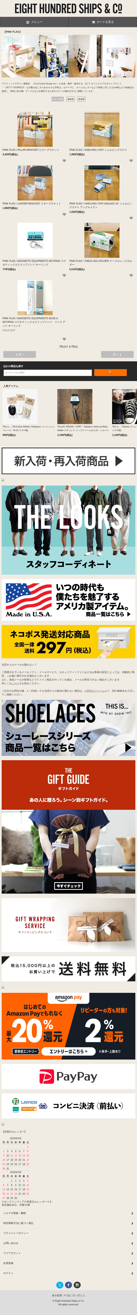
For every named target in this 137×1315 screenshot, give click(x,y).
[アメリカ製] (68, 619)
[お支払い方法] (68, 1088)
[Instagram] (3, 987)
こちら (15, 683)
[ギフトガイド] (68, 892)
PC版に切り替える (74, 1295)
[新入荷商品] (68, 473)
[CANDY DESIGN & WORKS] (3, 480)
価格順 (70, 99)
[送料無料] (68, 980)
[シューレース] (68, 755)
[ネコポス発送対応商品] (68, 657)
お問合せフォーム (95, 690)
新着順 (81, 99)
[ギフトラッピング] (68, 951)
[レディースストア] (3, 1124)
